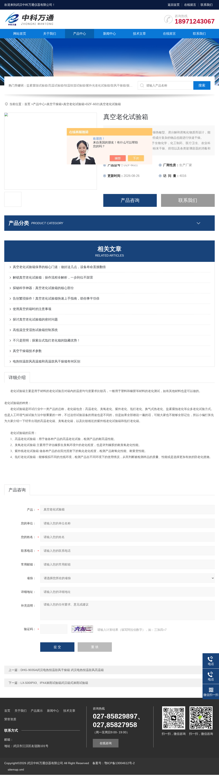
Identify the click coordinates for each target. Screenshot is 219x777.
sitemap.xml (16, 769)
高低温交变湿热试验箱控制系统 (35, 330)
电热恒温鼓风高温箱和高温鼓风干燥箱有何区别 (46, 361)
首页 (27, 104)
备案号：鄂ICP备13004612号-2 (113, 763)
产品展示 (37, 710)
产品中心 (79, 33)
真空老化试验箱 (73, 104)
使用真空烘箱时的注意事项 (32, 309)
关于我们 (49, 33)
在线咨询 (106, 743)
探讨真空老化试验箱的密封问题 (35, 319)
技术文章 (139, 33)
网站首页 (19, 33)
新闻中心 (109, 33)
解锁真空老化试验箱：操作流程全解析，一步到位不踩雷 (53, 277)
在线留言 (190, 4)
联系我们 (207, 4)
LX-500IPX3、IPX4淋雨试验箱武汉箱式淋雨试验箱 (54, 683)
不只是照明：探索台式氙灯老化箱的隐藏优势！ (46, 340)
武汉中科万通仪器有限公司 (34, 4)
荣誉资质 (10, 719)
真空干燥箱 (54, 104)
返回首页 (174, 4)
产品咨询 (130, 200)
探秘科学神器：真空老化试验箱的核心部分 (43, 288)
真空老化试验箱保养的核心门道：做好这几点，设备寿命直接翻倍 (59, 267)
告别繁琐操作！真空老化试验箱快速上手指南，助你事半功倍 (56, 298)
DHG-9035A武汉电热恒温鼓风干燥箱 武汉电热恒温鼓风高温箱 (62, 670)
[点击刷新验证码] (82, 629)
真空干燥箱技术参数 (27, 351)
